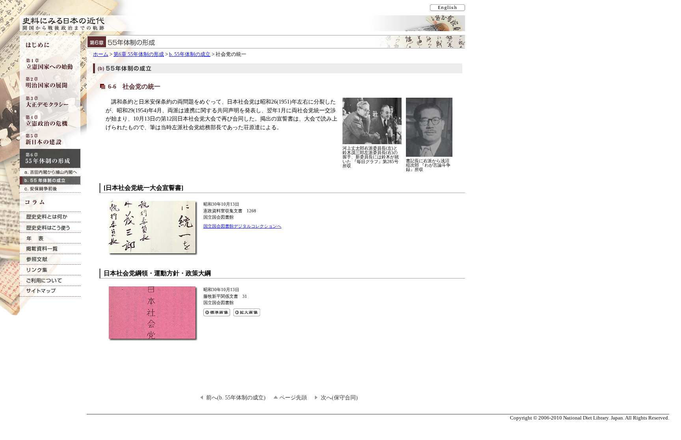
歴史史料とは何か (50, 217)
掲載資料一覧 (50, 248)
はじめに (50, 44)
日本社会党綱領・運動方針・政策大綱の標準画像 (216, 312)
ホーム (100, 54)
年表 (50, 238)
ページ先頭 (293, 397)
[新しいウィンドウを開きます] (154, 252)
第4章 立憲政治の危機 (50, 120)
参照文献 (50, 259)
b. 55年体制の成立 (189, 54)
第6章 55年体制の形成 (139, 54)
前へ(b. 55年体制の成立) (236, 397)
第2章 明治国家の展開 (50, 82)
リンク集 (50, 270)
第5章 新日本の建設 (50, 139)
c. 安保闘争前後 (50, 188)
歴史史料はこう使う (50, 227)
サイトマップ (50, 291)
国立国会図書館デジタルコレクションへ (242, 226)
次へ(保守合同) (339, 397)
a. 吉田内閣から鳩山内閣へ (50, 172)
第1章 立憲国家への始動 (50, 63)
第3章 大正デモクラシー (50, 101)
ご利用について (50, 280)
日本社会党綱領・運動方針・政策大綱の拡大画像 (246, 312)
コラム (50, 202)
